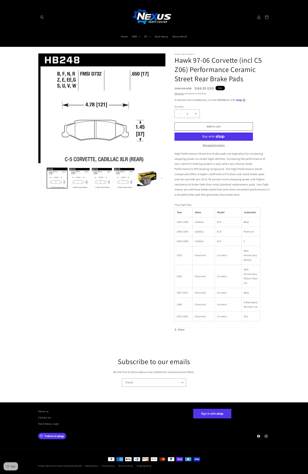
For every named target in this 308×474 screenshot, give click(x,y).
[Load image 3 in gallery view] (102, 178)
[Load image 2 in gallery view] (79, 178)
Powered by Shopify (73, 466)
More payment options (214, 145)
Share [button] (181, 329)
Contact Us (44, 417)
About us (43, 411)
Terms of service (125, 466)
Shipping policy (144, 466)
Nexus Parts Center (54, 466)
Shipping (179, 93)
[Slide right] (162, 178)
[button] (42, 17)
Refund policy (91, 466)
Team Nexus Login (48, 423)
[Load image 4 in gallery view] (124, 178)
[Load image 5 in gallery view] (146, 178)
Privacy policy (108, 466)
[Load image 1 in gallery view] (57, 178)
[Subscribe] (182, 382)
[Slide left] (42, 178)
